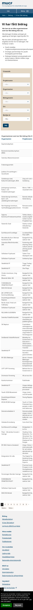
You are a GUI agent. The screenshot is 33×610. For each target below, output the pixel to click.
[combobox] (16, 84)
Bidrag (10, 15)
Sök (8, 11)
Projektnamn (8, 81)
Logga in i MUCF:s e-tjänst (11, 526)
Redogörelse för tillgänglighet (12, 576)
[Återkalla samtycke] (2, 589)
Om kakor (5, 569)
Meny (23, 11)
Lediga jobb (6, 553)
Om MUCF (5, 550)
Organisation (8, 89)
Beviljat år (6, 115)
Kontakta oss (6, 535)
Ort (4, 107)
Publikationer (7, 541)
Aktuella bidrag (7, 519)
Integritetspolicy (8, 572)
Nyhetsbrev (6, 584)
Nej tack (18, 605)
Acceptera (6, 605)
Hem (4, 15)
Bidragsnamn (8, 98)
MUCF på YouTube (8, 588)
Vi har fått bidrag (8, 523)
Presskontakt (6, 538)
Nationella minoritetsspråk (11, 560)
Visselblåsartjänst (8, 557)
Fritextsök (6, 72)
